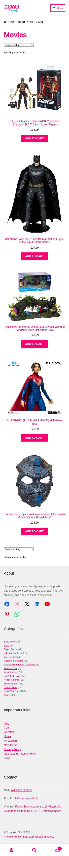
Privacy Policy (12, 749)
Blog (6, 723)
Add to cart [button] (34, 138)
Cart (6, 727)
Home (11, 21)
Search (34, 850)
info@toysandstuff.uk (25, 798)
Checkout (9, 732)
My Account (11, 850)
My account (10, 740)
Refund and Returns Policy (20, 753)
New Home (10, 745)
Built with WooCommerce (38, 836)
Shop (7, 758)
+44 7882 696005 (21, 790)
